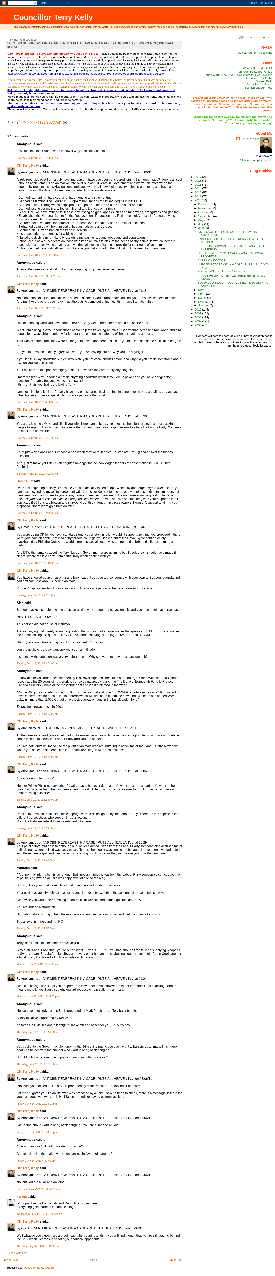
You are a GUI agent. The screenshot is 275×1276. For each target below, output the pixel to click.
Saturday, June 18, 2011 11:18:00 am (38, 276)
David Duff (25, 481)
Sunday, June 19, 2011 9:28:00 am (37, 595)
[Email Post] (64, 122)
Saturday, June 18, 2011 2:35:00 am (38, 158)
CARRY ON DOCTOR (211, 260)
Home (93, 1259)
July (201, 224)
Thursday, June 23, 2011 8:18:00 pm (38, 1064)
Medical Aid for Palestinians (254, 52)
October (203, 212)
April (201, 293)
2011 (198, 200)
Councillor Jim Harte (259, 84)
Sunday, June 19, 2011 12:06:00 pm (37, 714)
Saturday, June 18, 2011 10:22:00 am (38, 255)
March (202, 297)
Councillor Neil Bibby (259, 78)
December (205, 204)
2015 (198, 184)
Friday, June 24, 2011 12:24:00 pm (37, 1103)
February (204, 301)
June (201, 227)
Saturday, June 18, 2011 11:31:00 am (38, 308)
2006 (198, 325)
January (203, 305)
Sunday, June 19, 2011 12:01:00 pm (37, 663)
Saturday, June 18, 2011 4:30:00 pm (38, 402)
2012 (198, 196)
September (205, 216)
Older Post (175, 1259)
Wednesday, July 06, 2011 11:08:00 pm (39, 1214)
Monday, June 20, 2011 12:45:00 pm (38, 996)
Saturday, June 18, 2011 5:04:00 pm (38, 438)
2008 (198, 317)
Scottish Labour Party (258, 87)
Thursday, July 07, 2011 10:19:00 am (38, 1246)
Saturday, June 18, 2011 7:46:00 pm (38, 513)
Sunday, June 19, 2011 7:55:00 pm (37, 928)
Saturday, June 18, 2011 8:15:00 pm (38, 563)
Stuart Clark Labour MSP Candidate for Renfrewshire (238, 74)
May (201, 289)
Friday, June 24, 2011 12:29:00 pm (37, 1132)
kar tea (22, 1196)
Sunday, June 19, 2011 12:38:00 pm (37, 757)
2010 (198, 309)
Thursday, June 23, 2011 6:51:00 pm (38, 1032)
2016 (198, 180)
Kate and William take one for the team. (223, 271)
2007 (198, 321)
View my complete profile (256, 160)
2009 (198, 313)
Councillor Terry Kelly (53, 17)
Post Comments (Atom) (39, 1267)
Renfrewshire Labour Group (254, 71)
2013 (198, 192)
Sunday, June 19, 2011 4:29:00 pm (37, 828)
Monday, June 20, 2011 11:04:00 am (38, 964)
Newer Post (10, 1259)
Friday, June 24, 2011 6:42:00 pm (36, 1160)
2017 (198, 176)
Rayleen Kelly (263, 81)
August (203, 220)
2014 (198, 188)
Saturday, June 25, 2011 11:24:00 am (38, 1189)
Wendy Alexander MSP (257, 68)
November (205, 208)
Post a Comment (17, 1253)
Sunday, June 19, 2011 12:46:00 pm (37, 799)
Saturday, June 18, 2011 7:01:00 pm (38, 473)
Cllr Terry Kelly (28, 165)
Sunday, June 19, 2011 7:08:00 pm (37, 860)
